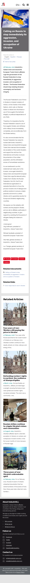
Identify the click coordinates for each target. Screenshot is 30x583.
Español (12, 57)
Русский (6, 59)
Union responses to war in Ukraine (15, 285)
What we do (8, 524)
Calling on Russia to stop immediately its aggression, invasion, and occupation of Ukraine (14, 274)
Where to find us (10, 527)
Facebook (9, 537)
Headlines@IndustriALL (12, 548)
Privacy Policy (20, 572)
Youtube (8, 542)
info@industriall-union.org (13, 558)
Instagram (9, 545)
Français (19, 57)
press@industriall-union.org (14, 561)
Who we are (8, 521)
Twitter (8, 540)
